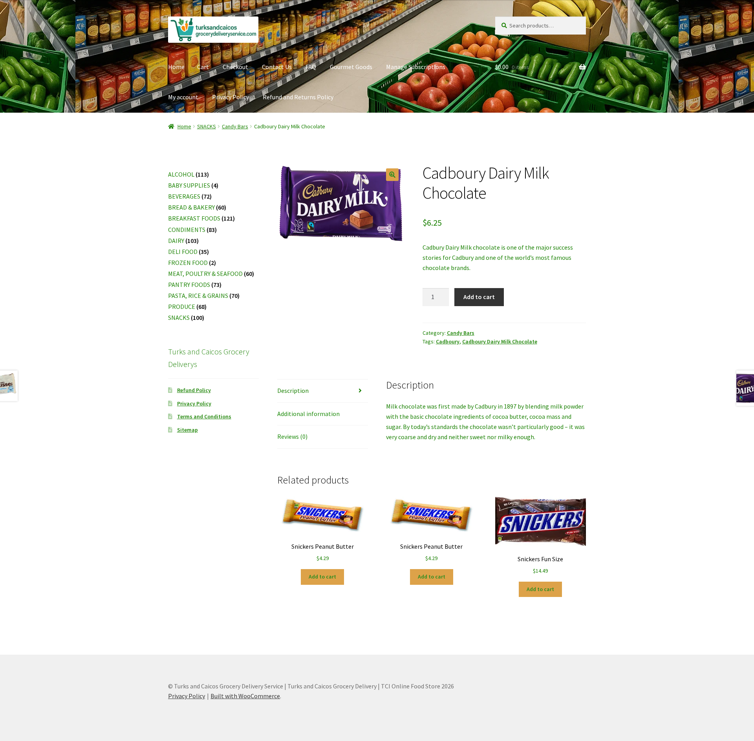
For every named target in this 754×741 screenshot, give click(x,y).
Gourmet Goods (351, 67)
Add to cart (479, 297)
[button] (392, 174)
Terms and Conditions (204, 416)
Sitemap (187, 429)
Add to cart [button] (322, 576)
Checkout (235, 67)
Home (176, 67)
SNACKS (206, 126)
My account (183, 97)
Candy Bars (235, 126)
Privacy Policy (230, 97)
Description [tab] (293, 390)
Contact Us (277, 67)
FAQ (311, 67)
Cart (203, 67)
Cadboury (447, 341)
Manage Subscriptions (415, 67)
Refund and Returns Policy (298, 97)
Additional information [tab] (308, 414)
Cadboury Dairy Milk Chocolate (499, 341)
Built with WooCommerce (245, 696)
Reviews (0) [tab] (292, 436)
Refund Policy (194, 390)
